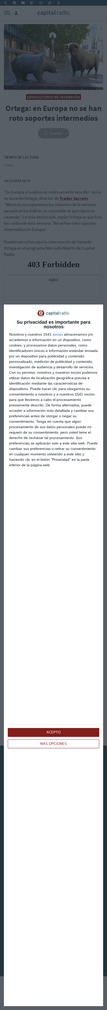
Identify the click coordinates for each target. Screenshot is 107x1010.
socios (57, 334)
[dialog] (53, 655)
